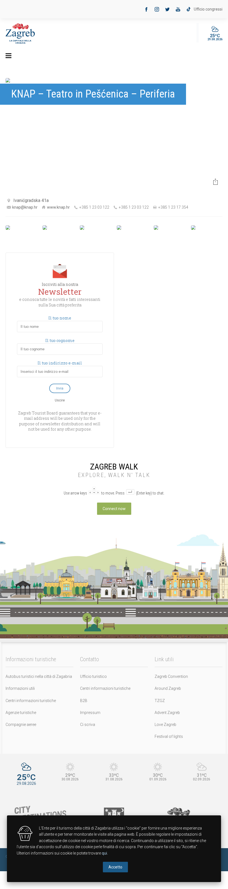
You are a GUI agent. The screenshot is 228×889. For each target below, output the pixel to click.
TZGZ (160, 700)
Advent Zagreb (167, 712)
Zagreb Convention (171, 676)
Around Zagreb (168, 688)
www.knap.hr (58, 207)
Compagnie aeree (21, 724)
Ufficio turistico (93, 676)
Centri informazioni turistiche (31, 700)
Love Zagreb (165, 724)
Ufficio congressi (208, 9)
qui (104, 853)
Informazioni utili (20, 688)
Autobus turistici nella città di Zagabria (39, 676)
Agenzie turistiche (21, 712)
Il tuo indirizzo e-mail (60, 363)
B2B (83, 700)
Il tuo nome (59, 318)
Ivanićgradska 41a (31, 200)
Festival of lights (169, 736)
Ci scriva (87, 724)
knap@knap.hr (25, 207)
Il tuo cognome (60, 341)
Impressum (90, 712)
